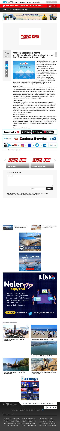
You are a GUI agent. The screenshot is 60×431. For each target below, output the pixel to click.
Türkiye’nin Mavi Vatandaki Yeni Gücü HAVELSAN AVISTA (28, 420)
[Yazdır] (6, 73)
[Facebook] (6, 62)
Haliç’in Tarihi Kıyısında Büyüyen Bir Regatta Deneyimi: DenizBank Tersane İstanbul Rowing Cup (47, 422)
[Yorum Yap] (6, 76)
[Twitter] (6, 65)
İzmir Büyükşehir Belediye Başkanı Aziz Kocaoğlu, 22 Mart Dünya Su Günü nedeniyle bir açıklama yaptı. (33, 56)
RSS (47, 403)
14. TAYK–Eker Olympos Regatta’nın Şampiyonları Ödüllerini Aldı (28, 418)
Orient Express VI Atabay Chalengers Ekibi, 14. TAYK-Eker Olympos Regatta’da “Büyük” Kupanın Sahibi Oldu (47, 425)
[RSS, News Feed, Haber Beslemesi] (50, 407)
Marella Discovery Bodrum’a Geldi (46, 418)
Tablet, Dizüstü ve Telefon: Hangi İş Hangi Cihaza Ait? (11, 423)
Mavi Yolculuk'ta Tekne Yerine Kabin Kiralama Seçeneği (10, 425)
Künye (30, 403)
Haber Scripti (39, 410)
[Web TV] (49, 2)
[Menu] (47, 2)
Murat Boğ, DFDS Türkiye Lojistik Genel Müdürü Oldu (11, 418)
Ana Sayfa (25, 403)
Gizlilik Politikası (41, 403)
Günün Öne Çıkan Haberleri (8, 414)
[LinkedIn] (6, 68)
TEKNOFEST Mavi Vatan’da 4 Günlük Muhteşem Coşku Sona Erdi (28, 425)
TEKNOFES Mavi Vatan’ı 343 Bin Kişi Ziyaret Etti (47, 423)
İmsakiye (51, 403)
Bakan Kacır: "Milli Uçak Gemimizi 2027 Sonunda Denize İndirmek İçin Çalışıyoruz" (11, 422)
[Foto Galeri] (52, 2)
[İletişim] (54, 2)
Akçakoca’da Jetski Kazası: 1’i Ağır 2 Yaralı (12, 420)
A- (56, 55)
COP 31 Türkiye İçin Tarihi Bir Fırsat (28, 423)
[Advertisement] (30, 212)
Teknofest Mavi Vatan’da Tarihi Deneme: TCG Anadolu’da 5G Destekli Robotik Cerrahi (47, 420)
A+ (56, 53)
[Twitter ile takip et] (47, 407)
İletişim (34, 403)
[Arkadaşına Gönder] (6, 70)
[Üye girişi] (53, 407)
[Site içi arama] (56, 2)
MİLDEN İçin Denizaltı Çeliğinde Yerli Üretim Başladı (28, 422)
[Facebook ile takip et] (45, 407)
